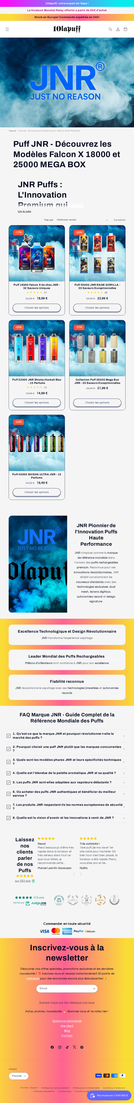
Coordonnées (64, 1091)
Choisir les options (37, 307)
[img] (24, 876)
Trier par (48, 220)
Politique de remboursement (56, 1088)
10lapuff (12, 131)
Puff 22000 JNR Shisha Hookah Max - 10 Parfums (36, 381)
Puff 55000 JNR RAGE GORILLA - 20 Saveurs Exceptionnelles (97, 286)
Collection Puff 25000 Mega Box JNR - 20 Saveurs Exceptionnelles (97, 381)
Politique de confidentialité (86, 1088)
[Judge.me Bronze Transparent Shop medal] (100, 900)
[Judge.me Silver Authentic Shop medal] (73, 900)
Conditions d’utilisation (114, 1088)
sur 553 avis (23, 880)
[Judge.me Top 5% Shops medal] (114, 900)
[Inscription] (94, 989)
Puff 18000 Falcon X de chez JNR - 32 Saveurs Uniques (37, 286)
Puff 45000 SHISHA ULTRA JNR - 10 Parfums (36, 476)
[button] (7, 29)
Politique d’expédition (44, 1091)
